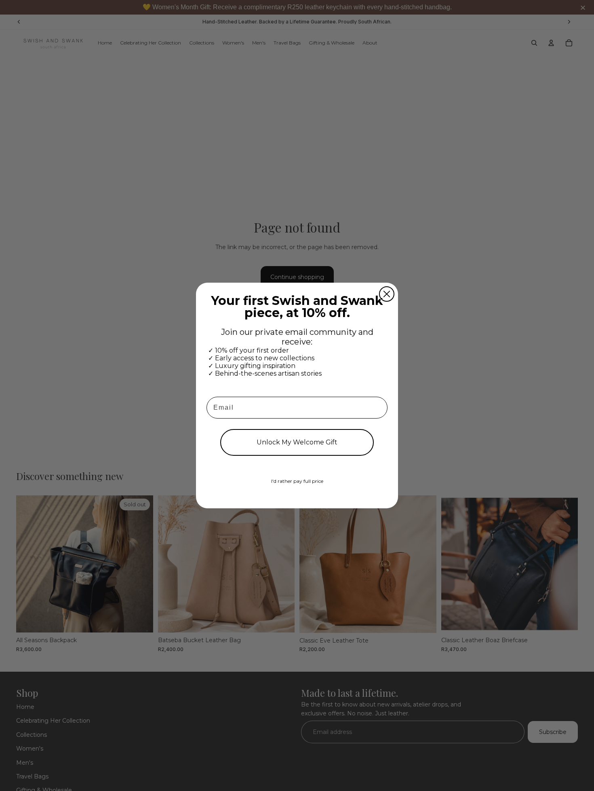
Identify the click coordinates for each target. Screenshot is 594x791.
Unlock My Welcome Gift (297, 442)
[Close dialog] (386, 294)
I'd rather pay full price (297, 481)
